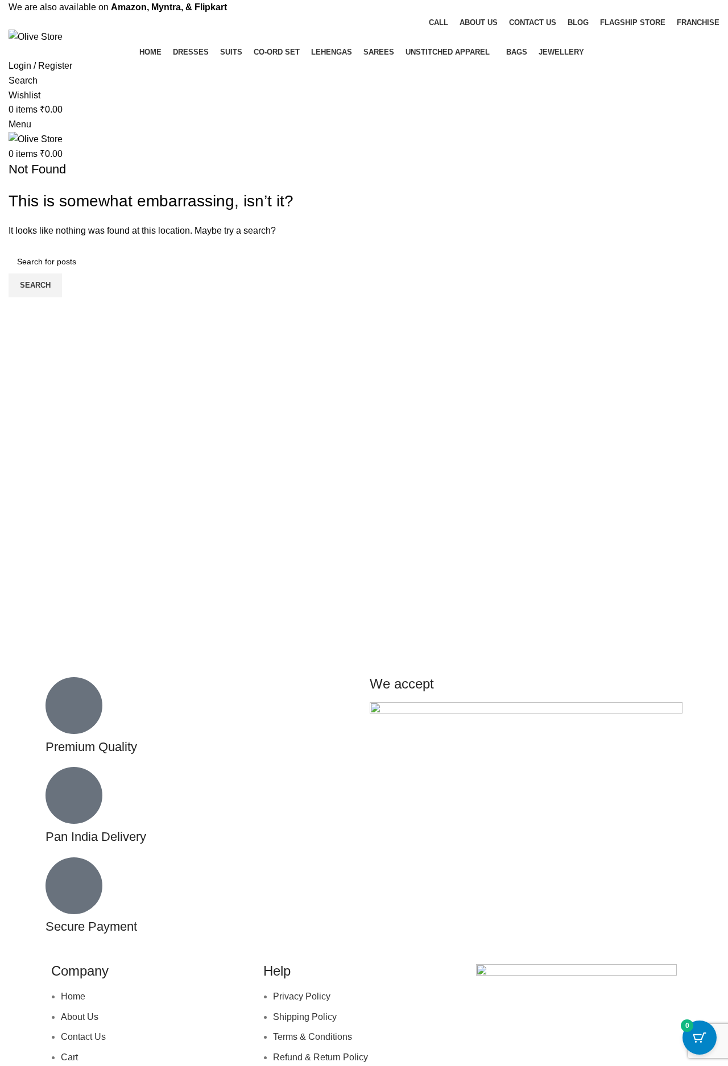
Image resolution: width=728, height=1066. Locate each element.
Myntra (166, 7)
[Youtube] (551, 1033)
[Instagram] (521, 1033)
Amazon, (130, 7)
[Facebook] (490, 1033)
